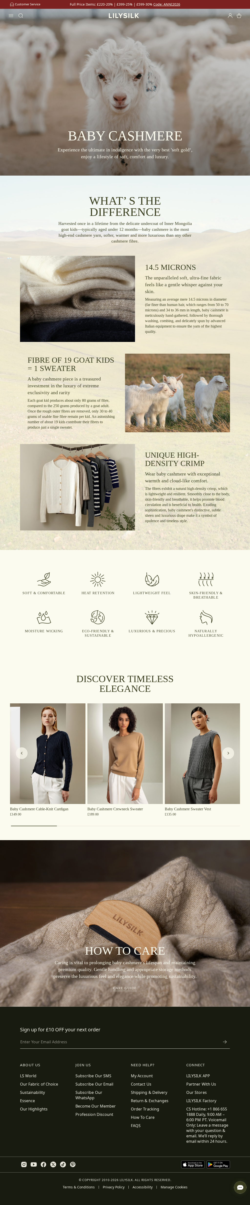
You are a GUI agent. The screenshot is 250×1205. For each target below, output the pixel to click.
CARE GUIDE (125, 988)
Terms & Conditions (79, 1187)
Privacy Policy (114, 1187)
